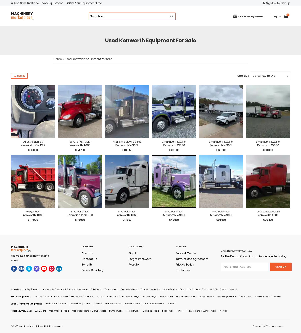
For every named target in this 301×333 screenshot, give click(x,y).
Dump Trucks (170, 289)
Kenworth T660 (127, 215)
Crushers (155, 289)
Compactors (111, 289)
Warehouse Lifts (113, 304)
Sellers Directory (92, 270)
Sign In (270, 3)
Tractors (38, 296)
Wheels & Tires (262, 296)
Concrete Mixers (129, 289)
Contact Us (89, 259)
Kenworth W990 (174, 145)
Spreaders (112, 296)
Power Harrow (207, 296)
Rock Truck (167, 311)
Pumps (100, 296)
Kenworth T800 (33, 215)
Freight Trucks (133, 311)
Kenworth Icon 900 (80, 215)
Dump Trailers (99, 311)
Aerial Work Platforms (57, 304)
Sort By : (243, 76)
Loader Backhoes (203, 289)
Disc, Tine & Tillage (130, 296)
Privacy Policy (185, 264)
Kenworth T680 (80, 145)
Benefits (87, 264)
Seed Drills (246, 296)
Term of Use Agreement (192, 259)
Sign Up (285, 3)
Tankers (180, 311)
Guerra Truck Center (268, 212)
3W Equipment (32, 212)
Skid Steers (220, 289)
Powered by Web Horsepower (268, 326)
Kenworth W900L (127, 145)
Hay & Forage (149, 296)
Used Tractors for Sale (56, 296)
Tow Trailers (194, 311)
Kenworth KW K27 (33, 145)
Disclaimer (183, 270)
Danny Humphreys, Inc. (174, 142)
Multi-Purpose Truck (227, 296)
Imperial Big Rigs (80, 212)
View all (233, 289)
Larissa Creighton (33, 142)
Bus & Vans (40, 311)
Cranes (144, 289)
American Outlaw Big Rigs (127, 142)
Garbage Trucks (151, 311)
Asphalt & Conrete (78, 289)
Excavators (185, 289)
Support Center (186, 253)
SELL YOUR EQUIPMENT (251, 16)
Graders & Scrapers (186, 296)
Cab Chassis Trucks (59, 311)
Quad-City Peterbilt (80, 142)
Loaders (89, 296)
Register (134, 264)
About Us (88, 253)
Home (58, 59)
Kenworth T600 (268, 215)
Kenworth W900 (268, 145)
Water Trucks (209, 311)
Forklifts (98, 304)
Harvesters (76, 296)
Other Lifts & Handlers (153, 304)
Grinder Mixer (166, 296)
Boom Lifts (76, 304)
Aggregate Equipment (54, 289)
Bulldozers (96, 289)
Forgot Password (140, 259)
